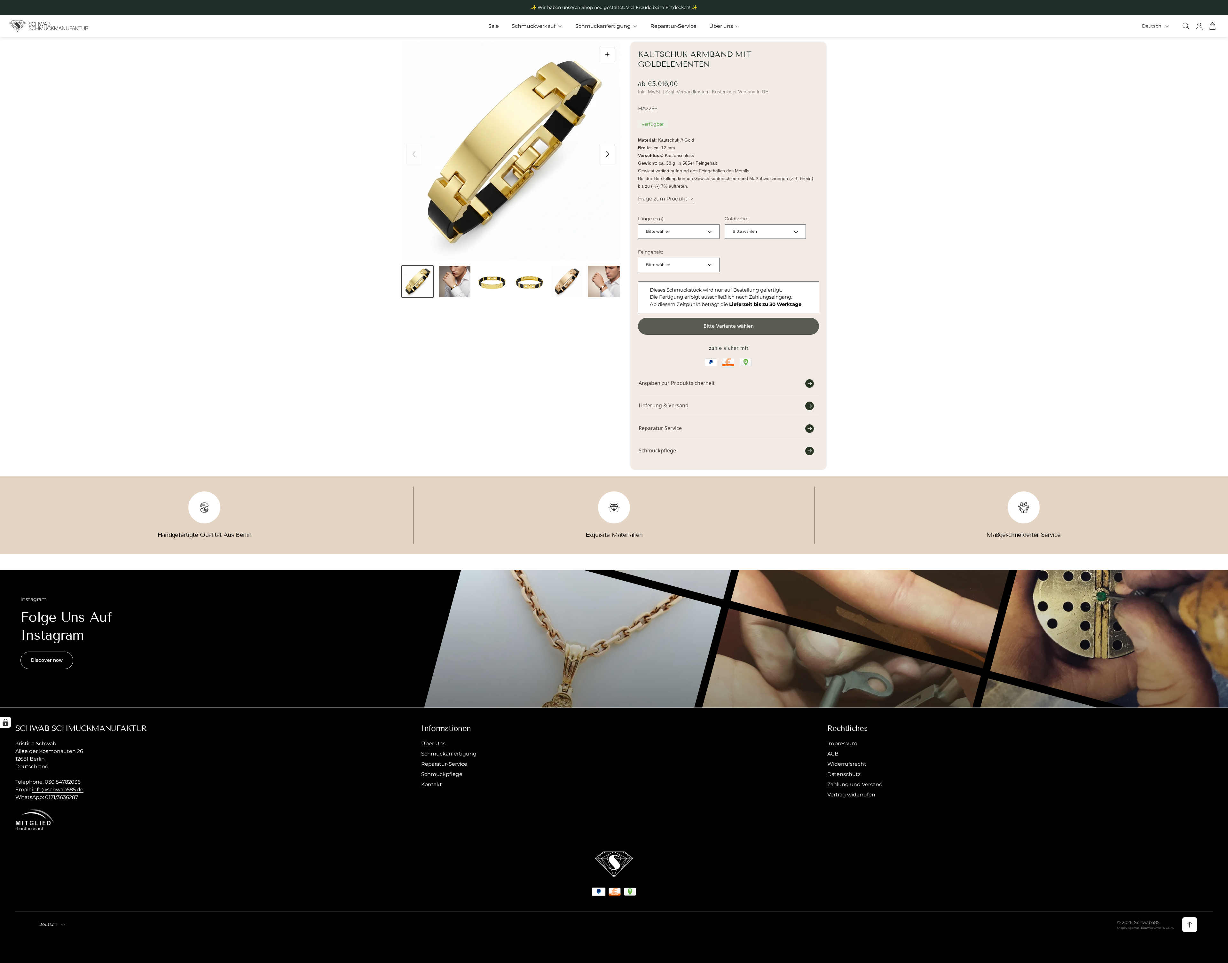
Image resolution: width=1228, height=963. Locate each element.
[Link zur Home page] (614, 864)
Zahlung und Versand (855, 784)
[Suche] (1186, 26)
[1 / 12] (417, 281)
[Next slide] (607, 154)
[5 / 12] (567, 281)
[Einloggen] (1199, 26)
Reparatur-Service (444, 764)
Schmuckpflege (441, 774)
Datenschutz (844, 774)
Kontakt (431, 784)
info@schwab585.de (57, 790)
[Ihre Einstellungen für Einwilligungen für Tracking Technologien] (5, 722)
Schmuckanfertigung (448, 754)
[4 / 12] (529, 281)
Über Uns (433, 743)
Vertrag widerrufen (851, 795)
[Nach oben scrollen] (1189, 924)
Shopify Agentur (1128, 927)
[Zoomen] (607, 54)
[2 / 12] (455, 281)
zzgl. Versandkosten (686, 91)
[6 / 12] (604, 281)
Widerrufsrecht (846, 764)
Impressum (842, 743)
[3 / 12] (492, 281)
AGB (832, 754)
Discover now (47, 660)
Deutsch (1151, 26)
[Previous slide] (414, 154)
